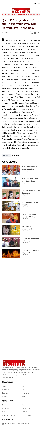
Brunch (4, 396)
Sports (24, 396)
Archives (25, 412)
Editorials (5, 389)
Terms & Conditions (8, 415)
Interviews (25, 393)
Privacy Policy (26, 415)
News (4, 386)
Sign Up (4, 405)
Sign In (24, 405)
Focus (24, 386)
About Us (5, 408)
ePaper (4, 412)
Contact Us (26, 408)
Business (5, 393)
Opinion (24, 389)
